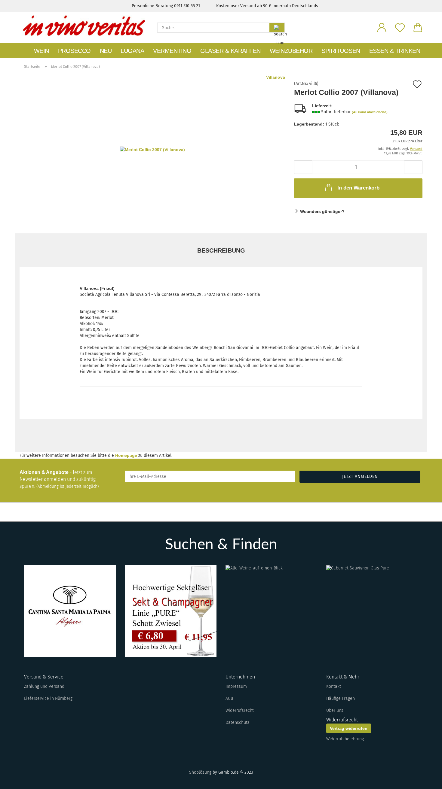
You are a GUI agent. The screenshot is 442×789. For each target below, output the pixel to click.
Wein (41, 50)
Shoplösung (200, 772)
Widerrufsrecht (240, 710)
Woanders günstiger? (322, 211)
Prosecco (74, 50)
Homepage (126, 455)
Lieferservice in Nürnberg (48, 698)
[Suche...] (276, 27)
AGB (229, 698)
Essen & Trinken (394, 50)
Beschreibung (221, 250)
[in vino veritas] (84, 25)
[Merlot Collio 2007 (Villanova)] (152, 149)
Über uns (334, 710)
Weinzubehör (291, 50)
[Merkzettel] (400, 27)
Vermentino (172, 50)
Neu (106, 50)
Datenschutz (237, 722)
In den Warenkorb (358, 188)
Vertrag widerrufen (348, 728)
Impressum (236, 686)
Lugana (132, 50)
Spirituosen (340, 50)
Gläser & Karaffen (230, 50)
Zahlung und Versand (44, 686)
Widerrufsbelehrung (345, 739)
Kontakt (333, 686)
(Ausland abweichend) (370, 112)
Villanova (275, 77)
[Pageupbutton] (425, 779)
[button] (382, 27)
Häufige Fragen (340, 698)
